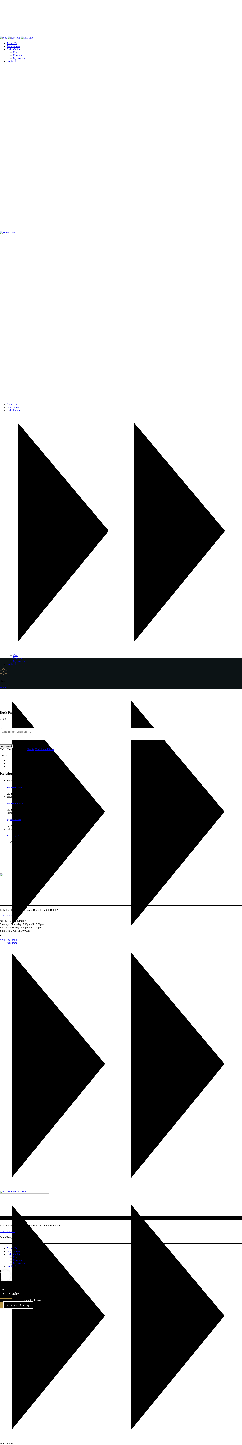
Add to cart (6, 746)
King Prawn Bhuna (14, 787)
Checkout (18, 1260)
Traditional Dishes (44, 749)
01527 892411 (7, 915)
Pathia (30, 749)
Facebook (12, 939)
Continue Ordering (18, 1305)
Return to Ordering (32, 1300)
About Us (12, 1248)
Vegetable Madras (14, 820)
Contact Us (12, 1266)
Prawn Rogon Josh (14, 836)
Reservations (13, 1251)
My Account (19, 1263)
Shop (2, 939)
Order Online (13, 1254)
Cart (15, 1257)
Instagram (12, 942)
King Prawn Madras (15, 803)
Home (3, 687)
